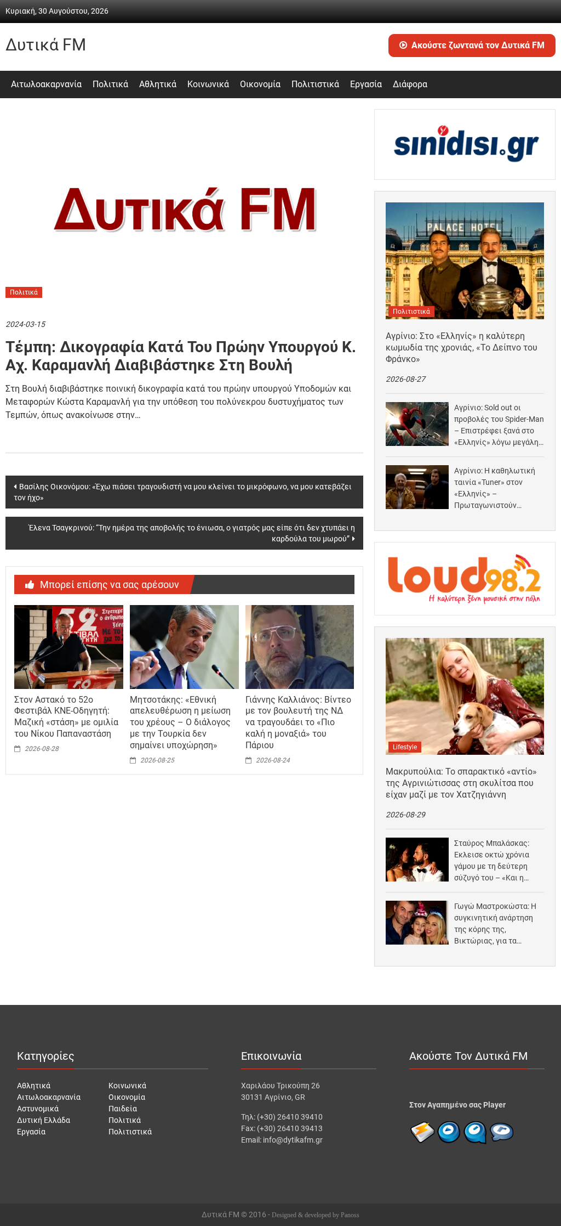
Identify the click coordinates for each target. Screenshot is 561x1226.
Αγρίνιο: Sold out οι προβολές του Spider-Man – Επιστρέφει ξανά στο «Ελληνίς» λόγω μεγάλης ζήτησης (499, 425)
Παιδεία (122, 1108)
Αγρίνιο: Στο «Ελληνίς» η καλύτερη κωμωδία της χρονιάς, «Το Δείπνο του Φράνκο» (461, 347)
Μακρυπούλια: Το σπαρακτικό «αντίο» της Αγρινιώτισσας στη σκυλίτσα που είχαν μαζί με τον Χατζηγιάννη (461, 783)
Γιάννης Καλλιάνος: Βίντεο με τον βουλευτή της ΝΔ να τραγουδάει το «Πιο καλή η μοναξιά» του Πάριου (298, 722)
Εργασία (366, 84)
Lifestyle (405, 747)
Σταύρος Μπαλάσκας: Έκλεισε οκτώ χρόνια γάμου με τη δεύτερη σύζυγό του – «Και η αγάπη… (491, 861)
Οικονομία (260, 84)
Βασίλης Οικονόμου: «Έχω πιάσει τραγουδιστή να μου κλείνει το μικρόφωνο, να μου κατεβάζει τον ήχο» (183, 492)
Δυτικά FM (45, 44)
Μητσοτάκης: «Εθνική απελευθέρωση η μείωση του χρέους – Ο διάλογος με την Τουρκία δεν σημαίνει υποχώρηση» (180, 722)
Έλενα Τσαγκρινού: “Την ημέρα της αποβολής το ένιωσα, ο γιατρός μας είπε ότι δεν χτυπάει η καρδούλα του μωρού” (192, 533)
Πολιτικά (110, 84)
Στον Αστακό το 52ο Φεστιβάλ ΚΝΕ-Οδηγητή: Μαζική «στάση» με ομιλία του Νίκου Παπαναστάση (66, 716)
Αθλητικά (157, 84)
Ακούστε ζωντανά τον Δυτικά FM (478, 45)
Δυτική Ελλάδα (43, 1120)
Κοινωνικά (208, 84)
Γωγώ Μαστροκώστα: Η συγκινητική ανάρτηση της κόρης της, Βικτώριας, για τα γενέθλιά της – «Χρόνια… (498, 924)
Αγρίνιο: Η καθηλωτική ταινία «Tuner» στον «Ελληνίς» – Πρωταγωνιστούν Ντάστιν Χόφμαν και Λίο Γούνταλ (496, 488)
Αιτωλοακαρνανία (46, 84)
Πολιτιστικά (315, 84)
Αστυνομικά (38, 1108)
